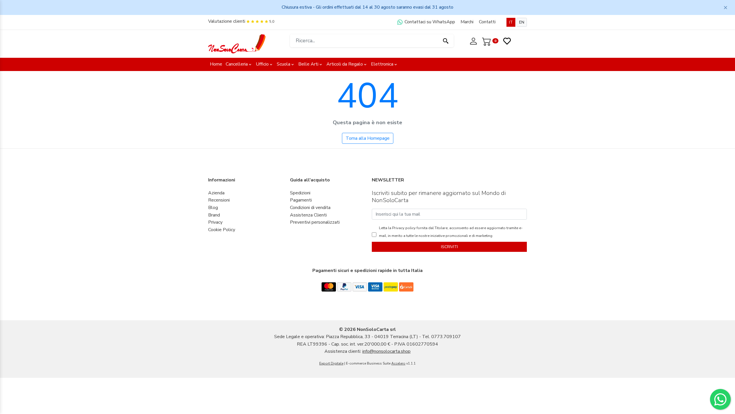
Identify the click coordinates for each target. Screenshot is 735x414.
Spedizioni (300, 193)
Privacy (215, 222)
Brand (214, 215)
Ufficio (262, 64)
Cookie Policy (221, 230)
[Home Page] (237, 43)
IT (511, 22)
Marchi (467, 22)
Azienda (216, 193)
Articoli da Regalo (344, 64)
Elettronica (382, 64)
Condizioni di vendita (310, 207)
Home (216, 64)
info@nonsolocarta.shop (386, 351)
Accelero (398, 363)
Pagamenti (301, 200)
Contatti (487, 22)
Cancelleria (237, 64)
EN (521, 22)
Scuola (283, 64)
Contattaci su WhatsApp (429, 22)
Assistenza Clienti (308, 215)
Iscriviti (449, 247)
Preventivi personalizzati (315, 222)
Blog (213, 207)
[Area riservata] (474, 40)
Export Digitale (331, 363)
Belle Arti (308, 64)
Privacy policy (403, 228)
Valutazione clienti (226, 21)
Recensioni (219, 200)
